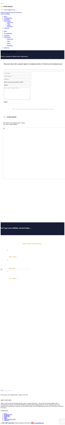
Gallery (6, 418)
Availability (7, 415)
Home (5, 413)
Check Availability (5, 13)
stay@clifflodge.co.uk (9, 9)
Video (5, 417)
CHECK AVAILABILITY (7, 231)
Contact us (6, 420)
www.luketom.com (39, 423)
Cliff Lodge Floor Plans (10, 419)
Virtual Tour (7, 416)
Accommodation (8, 414)
